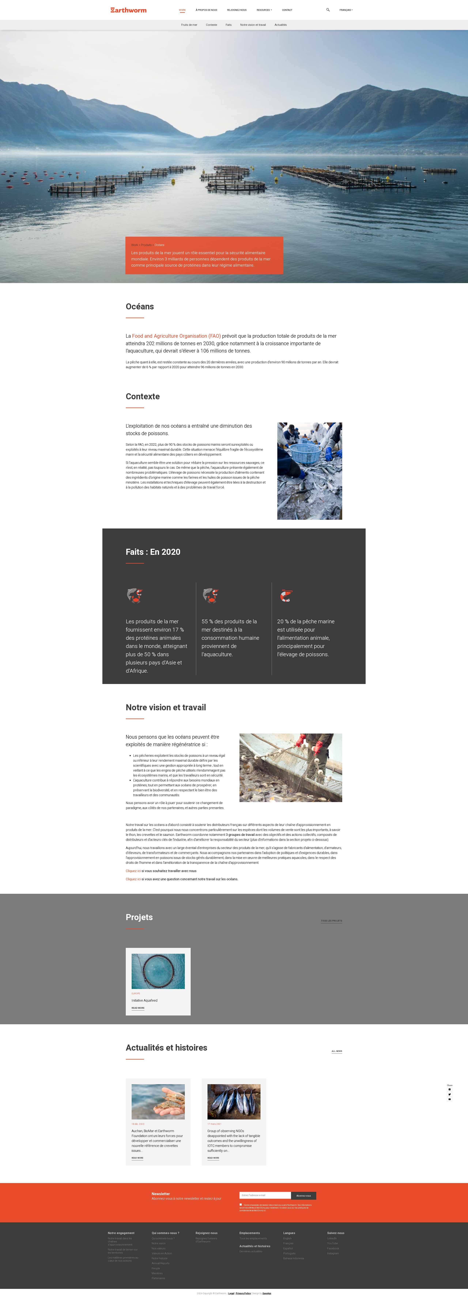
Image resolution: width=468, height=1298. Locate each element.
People (156, 1268)
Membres (157, 1273)
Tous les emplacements (253, 1238)
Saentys (267, 1293)
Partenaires (158, 1278)
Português (289, 1253)
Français (345, 10)
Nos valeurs (158, 1248)
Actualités (281, 25)
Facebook (333, 1248)
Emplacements (249, 1233)
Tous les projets (331, 920)
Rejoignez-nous (237, 10)
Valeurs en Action (162, 1253)
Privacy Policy (243, 1293)
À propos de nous (206, 10)
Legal (231, 1293)
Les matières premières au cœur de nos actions (123, 1259)
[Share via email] (449, 1099)
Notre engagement (121, 1233)
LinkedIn (332, 1238)
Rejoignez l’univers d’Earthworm (206, 1240)
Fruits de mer (189, 25)
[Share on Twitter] (449, 1094)
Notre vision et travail (253, 25)
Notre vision (159, 1243)
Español (288, 1248)
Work (184, 10)
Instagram (333, 1253)
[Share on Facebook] (449, 1089)
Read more (138, 1008)
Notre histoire (159, 1258)
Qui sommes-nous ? (165, 1233)
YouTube (332, 1243)
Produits (146, 245)
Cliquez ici (133, 871)
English (287, 1238)
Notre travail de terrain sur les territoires (123, 1251)
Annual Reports (160, 1263)
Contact (287, 10)
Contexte (211, 25)
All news (337, 1051)
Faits (229, 25)
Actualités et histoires (254, 1246)
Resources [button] (263, 10)
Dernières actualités (250, 1251)
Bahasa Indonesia (293, 1258)
